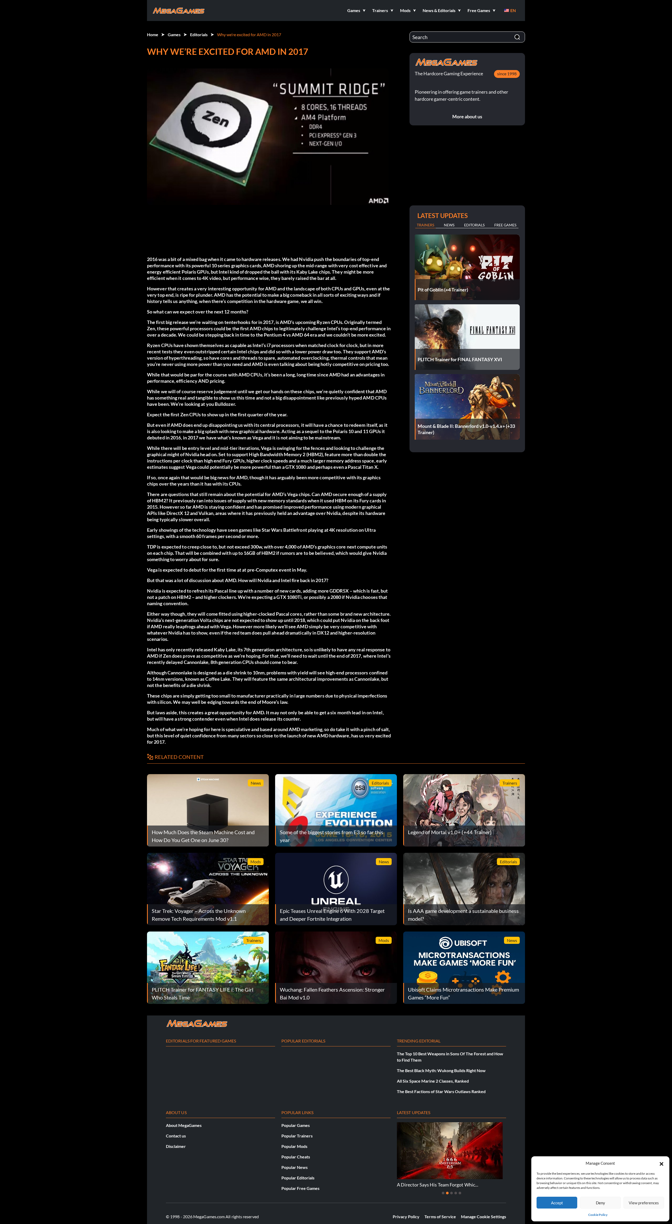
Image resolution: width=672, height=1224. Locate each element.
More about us (467, 116)
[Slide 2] (447, 1193)
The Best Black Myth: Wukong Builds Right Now (441, 1070)
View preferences (644, 1202)
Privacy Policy (406, 1216)
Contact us (176, 1135)
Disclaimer (176, 1146)
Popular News (294, 1167)
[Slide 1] (443, 1193)
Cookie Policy (597, 1215)
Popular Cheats (295, 1156)
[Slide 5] (460, 1193)
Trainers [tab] (425, 225)
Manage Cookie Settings (483, 1216)
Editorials (199, 34)
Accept (557, 1202)
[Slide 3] (451, 1193)
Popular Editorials (297, 1177)
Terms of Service (440, 1216)
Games (174, 34)
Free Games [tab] (505, 225)
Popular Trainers (297, 1135)
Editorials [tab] (474, 225)
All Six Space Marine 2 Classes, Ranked (433, 1080)
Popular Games (295, 1125)
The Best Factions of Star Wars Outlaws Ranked (441, 1091)
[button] (661, 1163)
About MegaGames (184, 1125)
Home (152, 34)
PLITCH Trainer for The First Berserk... (450, 1185)
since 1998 (507, 73)
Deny (600, 1202)
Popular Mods (294, 1146)
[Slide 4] (455, 1193)
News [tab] (449, 225)
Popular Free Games (300, 1188)
